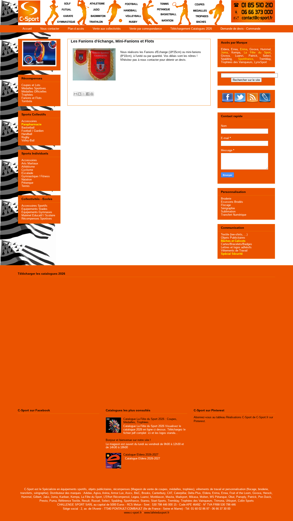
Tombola (26, 101)
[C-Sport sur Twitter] (240, 103)
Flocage (226, 205)
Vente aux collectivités (107, 28)
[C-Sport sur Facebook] (227, 103)
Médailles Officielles (34, 91)
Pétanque (27, 182)
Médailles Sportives (33, 88)
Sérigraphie (228, 208)
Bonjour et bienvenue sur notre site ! (128, 440)
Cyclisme (27, 169)
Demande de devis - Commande (240, 28)
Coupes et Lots (30, 85)
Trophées (27, 94)
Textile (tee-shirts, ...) (234, 234)
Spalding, (227, 59)
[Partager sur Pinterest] (92, 94)
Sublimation (228, 211)
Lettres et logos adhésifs (236, 247)
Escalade (27, 173)
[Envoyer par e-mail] (75, 94)
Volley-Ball (28, 140)
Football (26, 130)
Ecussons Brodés (232, 201)
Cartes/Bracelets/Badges (236, 244)
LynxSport (260, 62)
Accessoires (29, 121)
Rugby (25, 137)
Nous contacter (49, 28)
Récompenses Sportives (36, 218)
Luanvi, (239, 55)
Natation (26, 179)
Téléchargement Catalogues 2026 (191, 28)
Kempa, (236, 52)
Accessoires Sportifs (34, 205)
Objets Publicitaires (233, 237)
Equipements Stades (34, 209)
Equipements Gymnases (36, 212)
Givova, (254, 49)
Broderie (226, 198)
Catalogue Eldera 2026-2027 (140, 454)
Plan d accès (76, 28)
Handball (26, 134)
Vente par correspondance (145, 28)
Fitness (45, 176)
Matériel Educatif (31, 215)
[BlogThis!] (79, 94)
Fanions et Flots (31, 98)
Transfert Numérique (233, 214)
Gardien (39, 130)
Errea (234, 49)
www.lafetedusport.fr (156, 512)
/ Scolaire (48, 215)
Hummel (265, 49)
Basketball (28, 127)
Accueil (27, 28)
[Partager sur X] (84, 94)
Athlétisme (28, 166)
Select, (267, 55)
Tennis (25, 186)
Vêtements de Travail (234, 250)
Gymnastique (29, 176)
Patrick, (253, 55)
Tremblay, (265, 59)
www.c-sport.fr (133, 512)
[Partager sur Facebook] (88, 94)
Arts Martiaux (29, 163)
